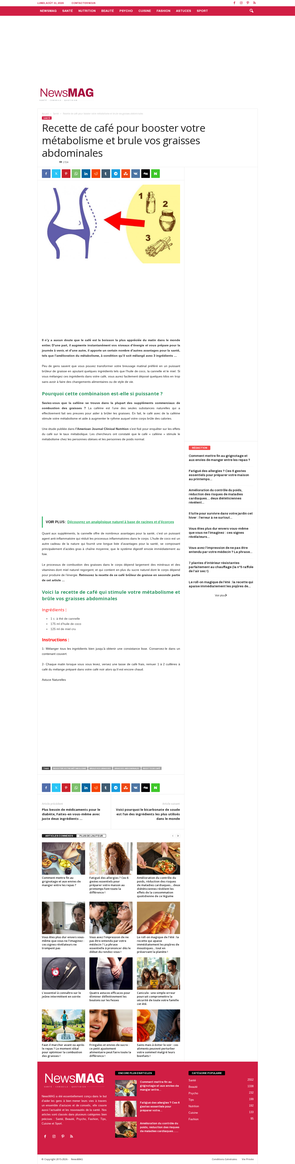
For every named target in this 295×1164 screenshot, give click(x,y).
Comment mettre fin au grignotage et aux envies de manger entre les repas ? (61, 881)
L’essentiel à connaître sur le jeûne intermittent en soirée (61, 994)
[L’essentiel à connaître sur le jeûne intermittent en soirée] (63, 973)
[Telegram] (115, 173)
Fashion (163, 11)
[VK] (135, 173)
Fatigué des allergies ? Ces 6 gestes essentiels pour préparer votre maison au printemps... (219, 475)
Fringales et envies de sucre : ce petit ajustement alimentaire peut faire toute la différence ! (110, 1050)
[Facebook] (234, 3)
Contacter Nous (83, 3)
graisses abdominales (126, 768)
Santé (67, 11)
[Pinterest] (248, 3)
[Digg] (145, 173)
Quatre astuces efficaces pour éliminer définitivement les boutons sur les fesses (109, 996)
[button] (251, 11)
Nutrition (87, 11)
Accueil (45, 113)
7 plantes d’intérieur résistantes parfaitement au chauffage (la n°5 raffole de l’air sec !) (221, 567)
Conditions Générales (224, 1159)
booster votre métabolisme (69, 768)
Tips (191, 1099)
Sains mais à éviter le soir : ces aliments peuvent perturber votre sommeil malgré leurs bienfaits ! (157, 1050)
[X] (56, 173)
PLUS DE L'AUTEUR (91, 836)
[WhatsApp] (76, 173)
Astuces (183, 11)
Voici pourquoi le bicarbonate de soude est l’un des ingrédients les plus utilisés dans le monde (148, 814)
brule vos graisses (100, 768)
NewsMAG (48, 11)
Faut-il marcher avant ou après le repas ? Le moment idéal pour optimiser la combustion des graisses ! (63, 1050)
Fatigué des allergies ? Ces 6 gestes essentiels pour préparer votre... (160, 1106)
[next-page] (178, 836)
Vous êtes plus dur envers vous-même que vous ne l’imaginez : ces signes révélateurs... (218, 532)
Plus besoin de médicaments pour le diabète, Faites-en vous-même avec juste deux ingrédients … (71, 814)
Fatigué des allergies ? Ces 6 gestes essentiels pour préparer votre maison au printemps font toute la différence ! (108, 885)
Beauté (107, 11)
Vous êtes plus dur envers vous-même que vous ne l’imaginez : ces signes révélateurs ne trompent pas (63, 942)
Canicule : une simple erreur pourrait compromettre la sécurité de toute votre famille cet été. (158, 998)
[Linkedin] (86, 173)
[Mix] (125, 173)
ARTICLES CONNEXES (59, 836)
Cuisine (144, 11)
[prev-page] (173, 836)
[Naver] (155, 173)
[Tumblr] (106, 173)
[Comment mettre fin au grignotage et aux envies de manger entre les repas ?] (63, 858)
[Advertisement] (147, 48)
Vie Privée (248, 1159)
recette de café (151, 768)
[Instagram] (241, 3)
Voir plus (220, 595)
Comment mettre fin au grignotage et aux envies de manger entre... (159, 1085)
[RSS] (254, 3)
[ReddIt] (96, 173)
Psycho (126, 11)
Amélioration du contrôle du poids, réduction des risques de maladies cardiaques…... (159, 1127)
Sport (202, 11)
